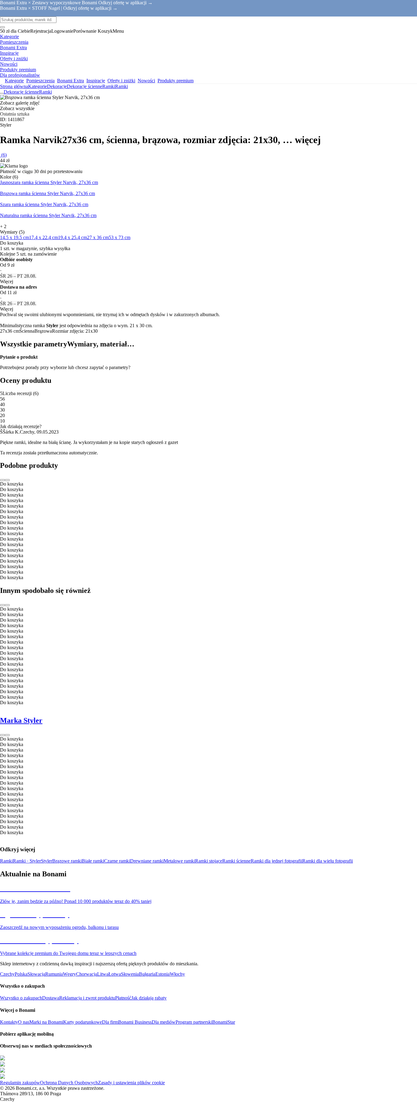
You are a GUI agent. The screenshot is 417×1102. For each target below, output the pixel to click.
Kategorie (37, 86)
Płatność (123, 997)
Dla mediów (164, 1022)
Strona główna (14, 86)
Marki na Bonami (46, 1022)
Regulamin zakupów (20, 1082)
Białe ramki (93, 860)
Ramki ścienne (236, 860)
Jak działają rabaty (149, 997)
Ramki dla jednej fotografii (276, 860)
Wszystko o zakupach (21, 997)
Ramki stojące (208, 860)
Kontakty (9, 1022)
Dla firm (110, 1022)
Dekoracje (57, 86)
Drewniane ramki (147, 860)
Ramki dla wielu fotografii (327, 860)
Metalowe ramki (179, 860)
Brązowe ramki (67, 860)
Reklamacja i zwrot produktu (87, 997)
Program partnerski (194, 1022)
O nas (23, 1022)
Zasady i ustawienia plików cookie (131, 1082)
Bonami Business (135, 1022)
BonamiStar (223, 1022)
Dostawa (50, 997)
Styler (46, 860)
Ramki (121, 86)
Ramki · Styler (27, 860)
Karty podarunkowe (82, 1022)
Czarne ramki (117, 860)
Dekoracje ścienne (84, 86)
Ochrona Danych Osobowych (69, 1082)
